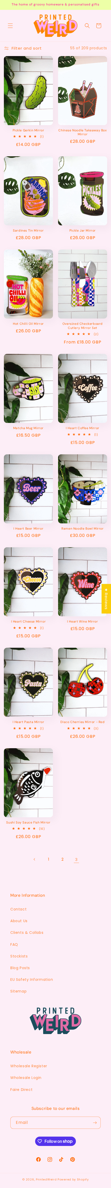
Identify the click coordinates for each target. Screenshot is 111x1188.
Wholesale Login (26, 1077)
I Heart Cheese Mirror (28, 622)
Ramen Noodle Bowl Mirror (82, 529)
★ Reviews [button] (106, 598)
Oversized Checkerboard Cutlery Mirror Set (82, 326)
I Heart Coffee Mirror (82, 428)
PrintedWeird (46, 1179)
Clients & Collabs (26, 932)
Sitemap (18, 991)
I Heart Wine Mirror (82, 622)
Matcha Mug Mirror (28, 428)
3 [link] (76, 859)
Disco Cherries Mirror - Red (82, 722)
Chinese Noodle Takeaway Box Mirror (82, 133)
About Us (19, 920)
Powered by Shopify (73, 1179)
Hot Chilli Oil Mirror (28, 324)
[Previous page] (34, 859)
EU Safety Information (31, 979)
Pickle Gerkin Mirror (28, 130)
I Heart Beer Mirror (28, 529)
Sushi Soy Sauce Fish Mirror (28, 823)
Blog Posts (20, 967)
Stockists (19, 956)
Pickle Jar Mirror (82, 231)
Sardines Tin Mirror (28, 231)
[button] (10, 25)
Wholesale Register (28, 1066)
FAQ (14, 944)
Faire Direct (21, 1089)
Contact (18, 909)
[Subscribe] (94, 1123)
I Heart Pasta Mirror (28, 722)
